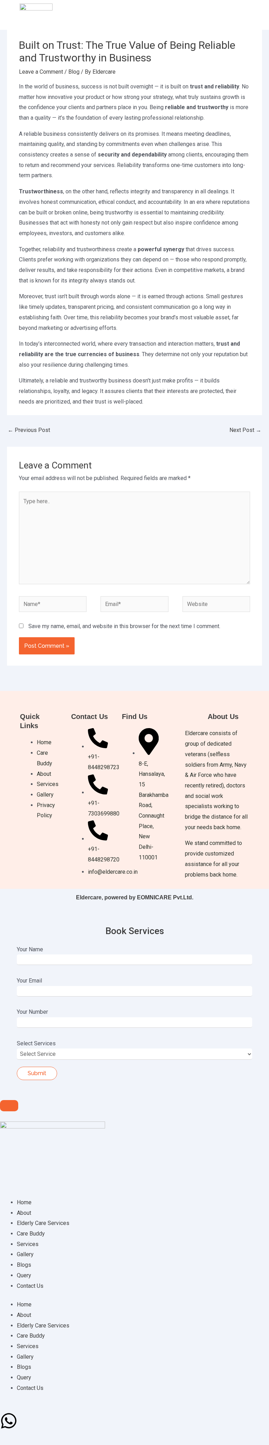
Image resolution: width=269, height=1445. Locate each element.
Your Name (30, 949)
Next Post (245, 430)
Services (28, 1244)
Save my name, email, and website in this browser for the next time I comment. (124, 626)
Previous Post (29, 430)
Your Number (32, 1011)
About (24, 1213)
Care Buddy (31, 1233)
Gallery (25, 1254)
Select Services (36, 1043)
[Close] (9, 1105)
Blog (74, 71)
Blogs (24, 1264)
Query (24, 1275)
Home (24, 1202)
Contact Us (30, 1286)
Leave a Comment (41, 71)
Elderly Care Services (43, 1223)
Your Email (29, 980)
